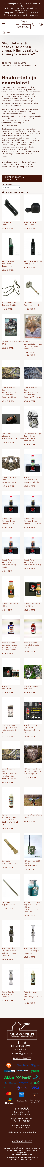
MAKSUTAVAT (22, 1058)
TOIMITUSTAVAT (21, 1046)
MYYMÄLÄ (22, 1108)
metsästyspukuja (11, 125)
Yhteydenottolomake (15, 13)
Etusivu (7, 63)
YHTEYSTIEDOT (22, 1141)
